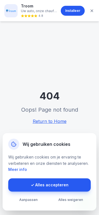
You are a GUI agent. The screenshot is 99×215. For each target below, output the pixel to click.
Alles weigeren (70, 200)
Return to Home (50, 121)
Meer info (17, 169)
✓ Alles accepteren (49, 184)
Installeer (72, 11)
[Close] (92, 11)
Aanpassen (28, 200)
